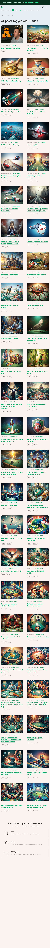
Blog (20, 10)
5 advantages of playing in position (35, 572)
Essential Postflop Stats (9, 505)
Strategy (35, 53)
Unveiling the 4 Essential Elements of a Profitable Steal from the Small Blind (11, 740)
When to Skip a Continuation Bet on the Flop (37, 440)
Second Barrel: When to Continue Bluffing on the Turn (12, 440)
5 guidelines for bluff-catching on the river (11, 638)
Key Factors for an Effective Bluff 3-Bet (36, 113)
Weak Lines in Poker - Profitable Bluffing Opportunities (12, 473)
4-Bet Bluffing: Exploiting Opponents (35, 739)
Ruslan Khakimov (12, 45)
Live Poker (9, 10)
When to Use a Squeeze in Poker (37, 81)
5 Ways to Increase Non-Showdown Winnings (35, 605)
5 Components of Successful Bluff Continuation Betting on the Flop (12, 705)
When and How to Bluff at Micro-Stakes (9, 210)
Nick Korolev (11, 803)
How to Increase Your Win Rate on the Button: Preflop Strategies (11, 406)
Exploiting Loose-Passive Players (9, 306)
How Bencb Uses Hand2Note (10, 48)
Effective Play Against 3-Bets (11, 112)
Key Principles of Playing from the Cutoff (11, 177)
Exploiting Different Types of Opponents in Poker (36, 473)
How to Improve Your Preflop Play (11, 372)
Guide (16, 10)
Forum (33, 10)
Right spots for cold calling (10, 145)
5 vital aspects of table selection (38, 637)
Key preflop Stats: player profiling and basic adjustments (37, 506)
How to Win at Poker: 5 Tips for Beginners (37, 49)
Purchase (3, 10)
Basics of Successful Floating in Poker (37, 372)
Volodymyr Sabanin (41, 45)
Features (9, 810)
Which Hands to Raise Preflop (11, 81)
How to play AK (32, 145)
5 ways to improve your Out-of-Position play (37, 539)
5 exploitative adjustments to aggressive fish (36, 671)
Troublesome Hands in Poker (36, 274)
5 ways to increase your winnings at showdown (9, 605)
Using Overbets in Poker (35, 305)
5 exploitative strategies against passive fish (12, 671)
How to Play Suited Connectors (37, 242)
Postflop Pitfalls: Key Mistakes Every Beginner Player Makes (37, 210)
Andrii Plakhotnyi (38, 803)
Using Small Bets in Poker (9, 338)
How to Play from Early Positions (34, 177)
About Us (29, 10)
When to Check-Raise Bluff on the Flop (37, 773)
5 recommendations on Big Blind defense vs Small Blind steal (37, 704)
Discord (38, 10)
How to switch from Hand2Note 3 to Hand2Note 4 (11, 806)
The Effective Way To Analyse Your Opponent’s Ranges (37, 806)
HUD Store (24, 10)
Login (41, 7)
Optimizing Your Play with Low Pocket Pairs (37, 339)
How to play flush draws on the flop (11, 539)
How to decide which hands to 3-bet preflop (12, 773)
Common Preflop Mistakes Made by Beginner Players (10, 243)
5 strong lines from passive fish (11, 571)
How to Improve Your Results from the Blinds (36, 405)
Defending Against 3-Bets (9, 274)
